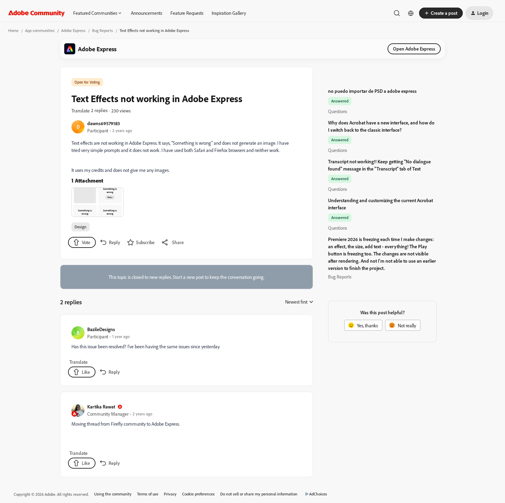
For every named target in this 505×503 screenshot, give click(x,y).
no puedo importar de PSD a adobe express (372, 91)
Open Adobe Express (414, 49)
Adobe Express (73, 30)
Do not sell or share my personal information (259, 493)
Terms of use (147, 493)
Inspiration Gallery (229, 13)
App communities (40, 30)
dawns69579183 (103, 123)
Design (81, 226)
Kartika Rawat (101, 406)
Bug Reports (102, 30)
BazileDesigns (101, 329)
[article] (186, 352)
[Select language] (410, 13)
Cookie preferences (198, 493)
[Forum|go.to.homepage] (36, 13)
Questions (337, 111)
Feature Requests (186, 13)
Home (13, 30)
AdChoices (318, 493)
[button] (441, 13)
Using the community (113, 493)
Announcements (146, 13)
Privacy (170, 493)
